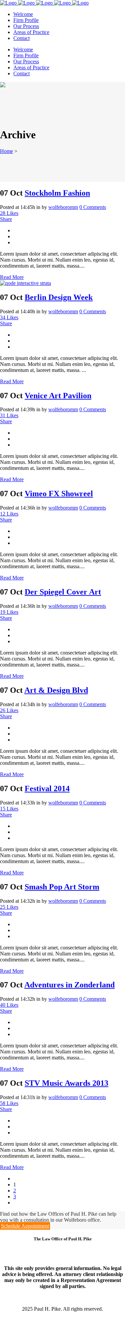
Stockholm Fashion (57, 193)
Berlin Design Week (59, 297)
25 (9, 907)
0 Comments (92, 207)
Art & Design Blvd (56, 690)
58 (9, 1103)
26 (9, 710)
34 (9, 317)
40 (9, 1005)
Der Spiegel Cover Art (63, 592)
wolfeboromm (63, 207)
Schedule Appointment (25, 1226)
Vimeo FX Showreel (59, 493)
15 (9, 808)
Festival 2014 (47, 788)
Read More (12, 277)
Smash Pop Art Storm (62, 886)
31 (9, 415)
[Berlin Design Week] (25, 283)
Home (6, 151)
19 (9, 612)
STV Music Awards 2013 (66, 1083)
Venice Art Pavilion (58, 395)
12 (9, 514)
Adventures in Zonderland (69, 984)
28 (9, 213)
